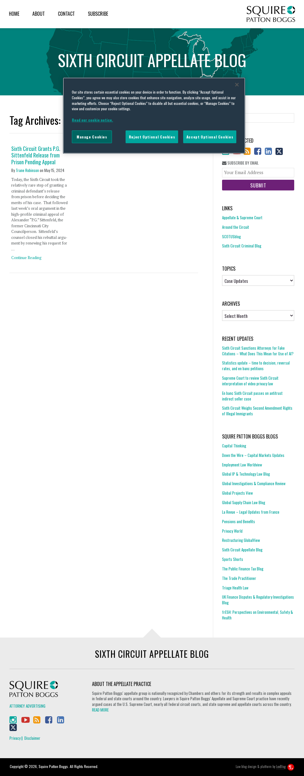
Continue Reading (26, 257)
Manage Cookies (92, 137)
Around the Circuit (235, 227)
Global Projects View (237, 493)
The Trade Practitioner (239, 578)
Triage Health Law (235, 588)
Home (14, 13)
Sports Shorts (232, 559)
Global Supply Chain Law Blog (243, 502)
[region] (154, 116)
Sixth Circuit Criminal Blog (241, 246)
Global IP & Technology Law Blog (246, 474)
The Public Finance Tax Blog (242, 569)
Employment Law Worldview (242, 465)
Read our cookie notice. (92, 120)
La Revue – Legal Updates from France (250, 512)
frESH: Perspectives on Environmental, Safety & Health (257, 615)
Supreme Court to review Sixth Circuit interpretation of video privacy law (250, 381)
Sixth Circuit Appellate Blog (242, 550)
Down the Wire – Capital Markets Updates (253, 455)
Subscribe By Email (243, 163)
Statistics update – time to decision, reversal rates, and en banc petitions (256, 365)
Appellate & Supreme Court (242, 217)
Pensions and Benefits (238, 521)
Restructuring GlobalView (241, 540)
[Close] (236, 84)
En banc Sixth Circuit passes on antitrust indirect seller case (252, 396)
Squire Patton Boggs (271, 14)
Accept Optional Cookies (209, 137)
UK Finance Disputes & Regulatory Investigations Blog (258, 599)
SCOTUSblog (231, 236)
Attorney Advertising (27, 706)
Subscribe (98, 13)
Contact (66, 13)
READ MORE (100, 710)
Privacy (15, 738)
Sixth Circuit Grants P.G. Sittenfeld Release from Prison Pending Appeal (35, 155)
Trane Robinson (27, 170)
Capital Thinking (234, 446)
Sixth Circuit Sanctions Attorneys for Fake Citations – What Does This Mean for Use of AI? (258, 351)
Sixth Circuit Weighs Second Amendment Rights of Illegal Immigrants (257, 411)
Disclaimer (32, 738)
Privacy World (232, 531)
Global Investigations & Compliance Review (254, 483)
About (38, 13)
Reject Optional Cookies (152, 137)
